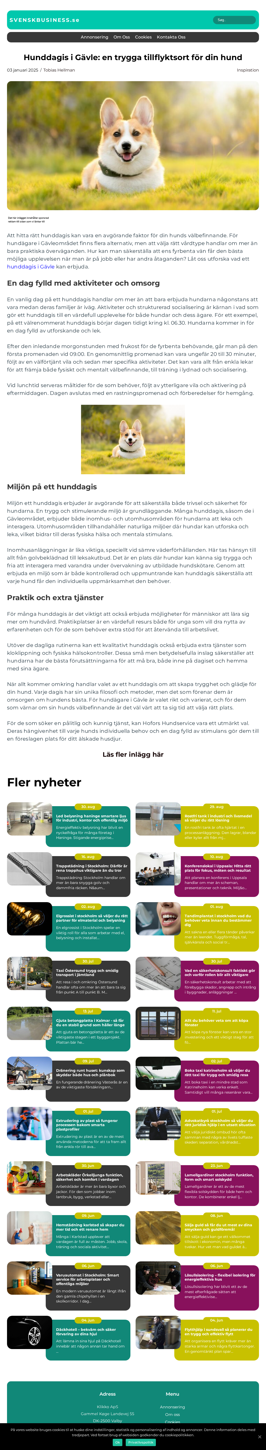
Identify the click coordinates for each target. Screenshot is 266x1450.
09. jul (88, 1061)
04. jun (88, 1320)
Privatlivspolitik (140, 1442)
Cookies (143, 37)
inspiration (248, 70)
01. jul (88, 1111)
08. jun (216, 1215)
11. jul (216, 1011)
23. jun (217, 1165)
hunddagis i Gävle (31, 267)
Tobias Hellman (59, 70)
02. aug (88, 906)
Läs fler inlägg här (133, 754)
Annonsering (94, 37)
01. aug (216, 906)
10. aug (216, 856)
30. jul (88, 961)
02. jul (216, 1061)
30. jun (88, 1165)
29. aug (217, 806)
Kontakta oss (171, 37)
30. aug (88, 806)
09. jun (88, 1215)
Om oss (122, 37)
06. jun (88, 1265)
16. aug (88, 856)
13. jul (88, 1011)
